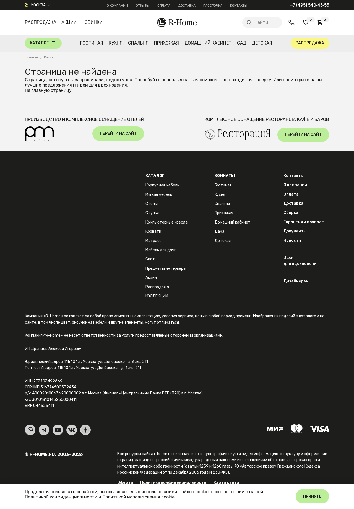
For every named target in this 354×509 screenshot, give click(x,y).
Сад (241, 43)
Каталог (154, 175)
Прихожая (166, 43)
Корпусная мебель (162, 185)
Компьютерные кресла (166, 222)
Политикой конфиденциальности (61, 497)
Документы (294, 231)
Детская (262, 43)
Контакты (238, 5)
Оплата (163, 5)
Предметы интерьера (165, 268)
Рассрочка (212, 5)
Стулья (152, 213)
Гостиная (91, 43)
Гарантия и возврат (303, 222)
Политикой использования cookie (138, 497)
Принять (312, 496)
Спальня (138, 43)
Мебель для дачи (160, 250)
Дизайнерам (296, 281)
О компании (117, 5)
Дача (219, 231)
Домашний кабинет (207, 43)
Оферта (125, 482)
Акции (69, 22)
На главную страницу (48, 90)
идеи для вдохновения (102, 85)
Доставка (187, 5)
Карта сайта (226, 482)
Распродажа (40, 22)
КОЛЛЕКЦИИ (156, 296)
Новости (292, 240)
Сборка (290, 212)
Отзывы (143, 5)
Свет (150, 259)
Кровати (153, 231)
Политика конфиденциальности (173, 482)
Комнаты (225, 175)
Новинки (92, 22)
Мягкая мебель (158, 194)
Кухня (116, 43)
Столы (151, 203)
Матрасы (153, 240)
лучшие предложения (48, 85)
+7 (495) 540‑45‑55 (309, 5)
